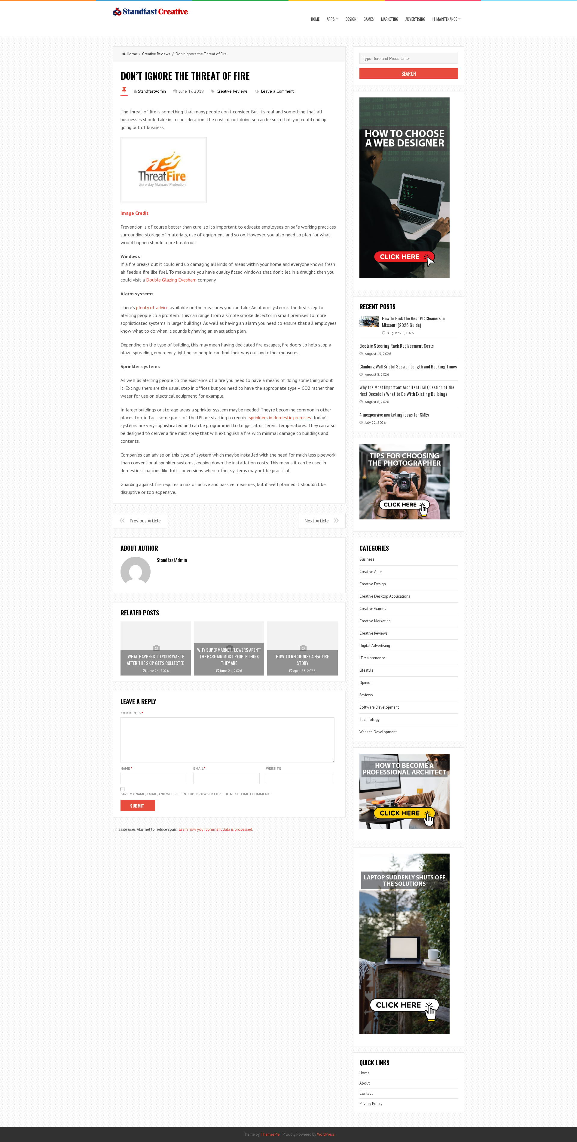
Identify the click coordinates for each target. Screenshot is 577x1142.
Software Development (379, 707)
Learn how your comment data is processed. (216, 829)
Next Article (316, 521)
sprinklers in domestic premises (280, 417)
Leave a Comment (277, 91)
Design (351, 19)
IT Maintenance (444, 19)
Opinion (366, 682)
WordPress (326, 1134)
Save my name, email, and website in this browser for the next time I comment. (196, 794)
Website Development (378, 731)
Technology (369, 719)
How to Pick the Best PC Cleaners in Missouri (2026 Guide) (413, 321)
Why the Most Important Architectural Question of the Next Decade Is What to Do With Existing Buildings (406, 390)
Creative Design (372, 583)
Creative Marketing (375, 620)
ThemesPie (270, 1134)
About (364, 1083)
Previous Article (145, 521)
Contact (366, 1093)
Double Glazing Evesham (171, 280)
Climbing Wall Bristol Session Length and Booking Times (408, 366)
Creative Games (372, 608)
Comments (132, 713)
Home (315, 19)
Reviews (366, 694)
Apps (331, 19)
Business (366, 559)
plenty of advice (152, 307)
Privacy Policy (370, 1103)
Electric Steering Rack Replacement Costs (396, 345)
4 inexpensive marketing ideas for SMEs (394, 414)
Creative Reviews (156, 54)
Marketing (389, 19)
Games (369, 19)
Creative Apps (371, 571)
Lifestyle (366, 670)
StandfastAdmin (152, 91)
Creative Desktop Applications (384, 596)
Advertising (415, 19)
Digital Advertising (374, 645)
